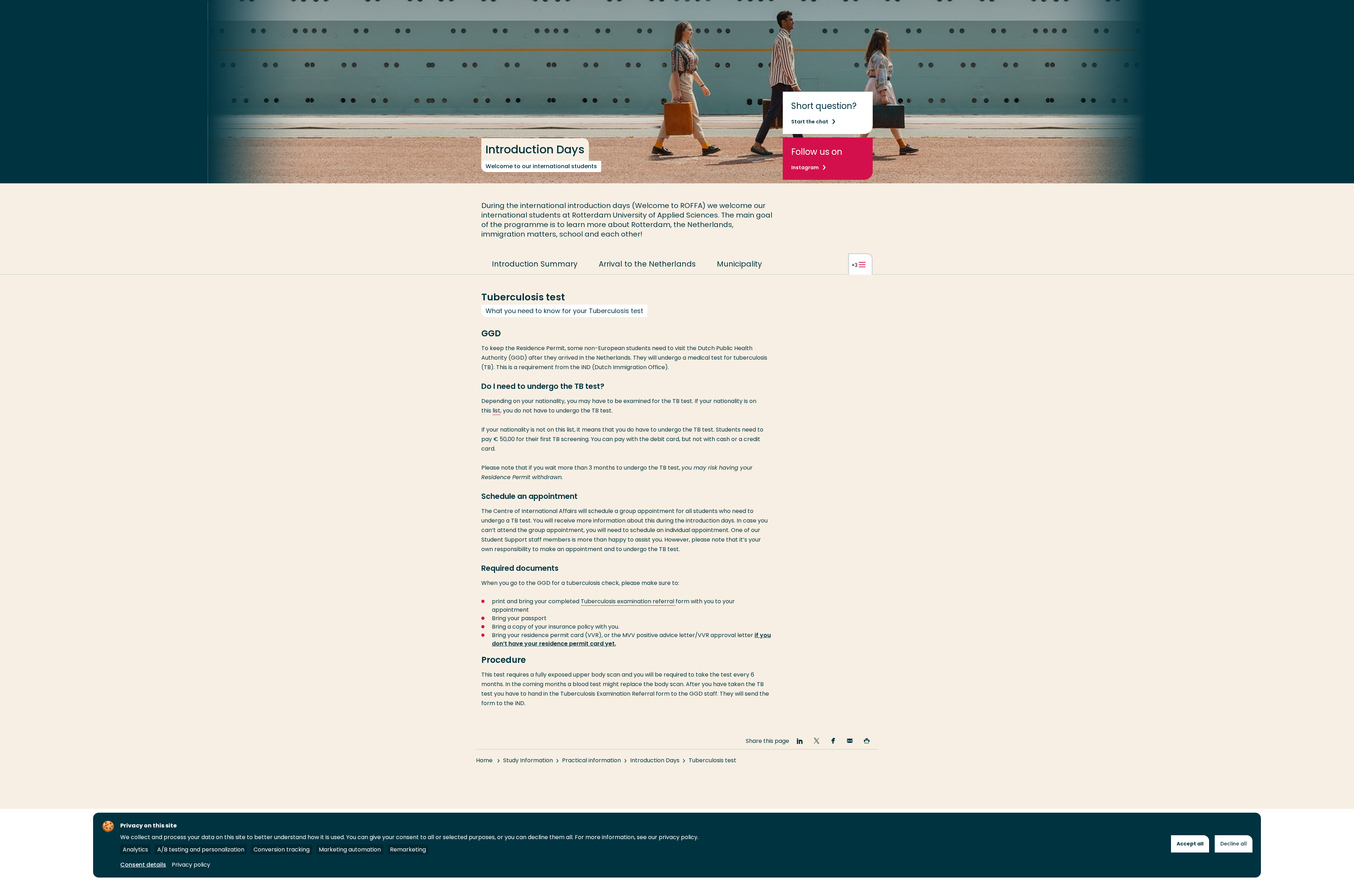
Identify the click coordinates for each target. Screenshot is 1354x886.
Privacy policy (191, 865)
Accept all (1190, 843)
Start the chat (809, 121)
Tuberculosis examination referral (628, 601)
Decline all (1233, 843)
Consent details (143, 865)
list (496, 411)
